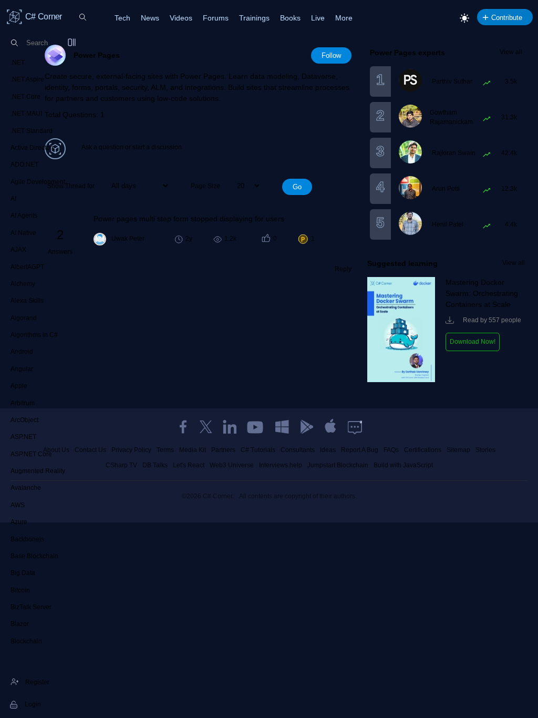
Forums (216, 18)
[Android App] (306, 427)
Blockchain (26, 641)
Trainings (254, 18)
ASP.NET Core (31, 454)
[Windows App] (282, 427)
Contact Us (90, 450)
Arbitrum (23, 403)
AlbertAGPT (27, 267)
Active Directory (33, 147)
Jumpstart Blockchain (337, 465)
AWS (18, 505)
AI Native (23, 233)
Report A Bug (359, 450)
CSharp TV (121, 465)
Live (318, 18)
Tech (122, 18)
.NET (18, 62)
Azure (19, 522)
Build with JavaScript (403, 465)
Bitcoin (20, 590)
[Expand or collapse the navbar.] (72, 43)
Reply (343, 269)
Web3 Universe (232, 465)
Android (22, 351)
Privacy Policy (131, 450)
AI (13, 198)
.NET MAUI (26, 113)
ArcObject (24, 420)
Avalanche (26, 487)
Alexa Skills (27, 300)
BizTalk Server (31, 607)
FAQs (391, 450)
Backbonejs (27, 539)
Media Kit (192, 450)
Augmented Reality (38, 471)
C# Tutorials (258, 450)
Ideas (328, 450)
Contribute (506, 18)
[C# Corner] (14, 16)
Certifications (422, 450)
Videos (181, 18)
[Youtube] (256, 427)
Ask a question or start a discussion (131, 147)
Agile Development (38, 182)
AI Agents (24, 215)
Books (290, 18)
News (150, 18)
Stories (485, 450)
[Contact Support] (355, 427)
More (344, 18)
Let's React (188, 465)
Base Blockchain (34, 556)
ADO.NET (24, 164)
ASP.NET (23, 436)
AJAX (18, 249)
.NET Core (25, 96)
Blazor (20, 624)
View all (511, 52)
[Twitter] (206, 427)
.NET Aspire (27, 79)
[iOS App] (330, 427)
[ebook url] (401, 380)
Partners (223, 450)
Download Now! (472, 341)
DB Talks (155, 465)
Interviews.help (280, 465)
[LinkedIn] (229, 427)
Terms (165, 450)
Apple (19, 385)
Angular (22, 369)
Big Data (23, 573)
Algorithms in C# (34, 335)
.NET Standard (32, 131)
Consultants (298, 450)
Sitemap (458, 450)
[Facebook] (183, 427)
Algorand (24, 318)
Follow (331, 55)
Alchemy (23, 284)
